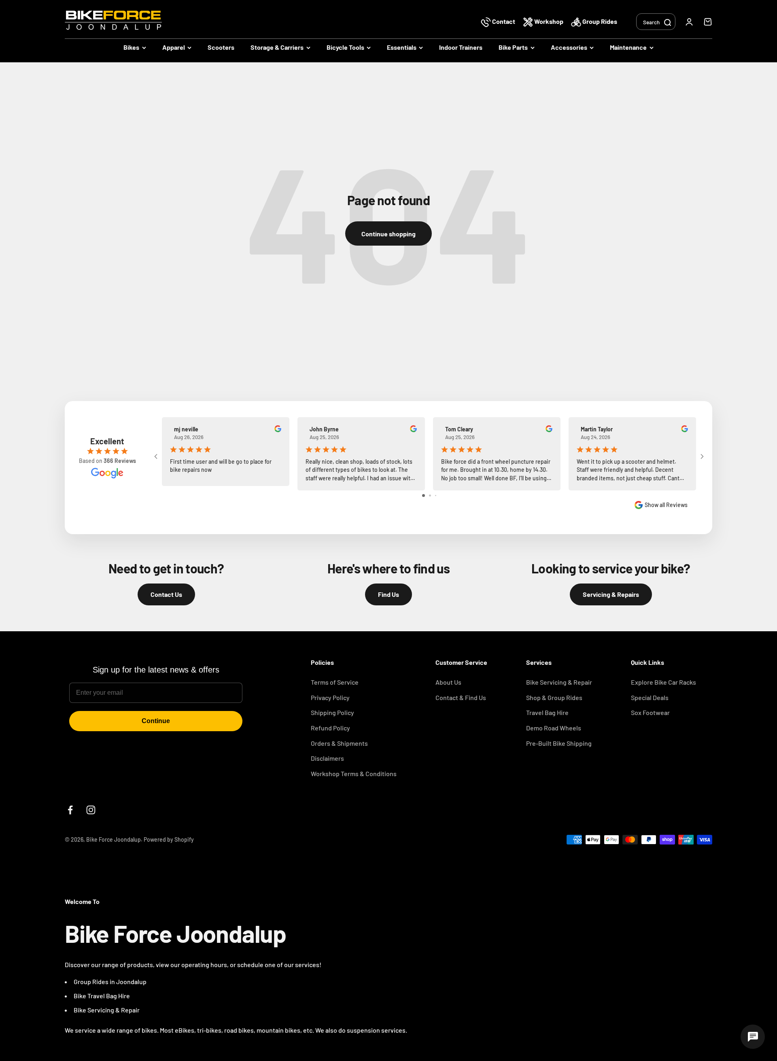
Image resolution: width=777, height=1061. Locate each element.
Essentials (401, 47)
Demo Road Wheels (553, 728)
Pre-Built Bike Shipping (559, 743)
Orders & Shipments (339, 743)
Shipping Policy (332, 712)
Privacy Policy (330, 697)
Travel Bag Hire (547, 712)
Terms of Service (335, 682)
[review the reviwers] (277, 430)
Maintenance (628, 47)
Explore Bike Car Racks (663, 682)
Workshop (549, 21)
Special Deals (650, 697)
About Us (448, 682)
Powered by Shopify (169, 839)
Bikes (131, 47)
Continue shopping (388, 234)
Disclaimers (327, 758)
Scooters (221, 47)
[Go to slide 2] (430, 495)
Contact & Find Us (460, 697)
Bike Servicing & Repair (559, 682)
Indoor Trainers (460, 47)
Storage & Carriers (277, 47)
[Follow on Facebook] (70, 809)
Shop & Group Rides (554, 697)
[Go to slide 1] (423, 495)
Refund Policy (330, 728)
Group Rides (599, 21)
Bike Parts (513, 47)
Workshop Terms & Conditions (354, 773)
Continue (156, 720)
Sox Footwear (650, 712)
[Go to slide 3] (435, 495)
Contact (503, 21)
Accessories (569, 47)
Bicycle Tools (345, 47)
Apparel (173, 47)
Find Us (388, 594)
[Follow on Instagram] (90, 809)
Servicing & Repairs (611, 594)
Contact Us (166, 594)
